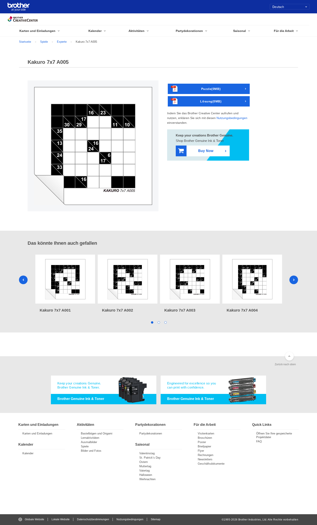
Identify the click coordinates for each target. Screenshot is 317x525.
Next (293, 280)
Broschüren (205, 437)
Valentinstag (147, 453)
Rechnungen (205, 455)
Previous (23, 280)
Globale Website (34, 519)
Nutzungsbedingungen (232, 118)
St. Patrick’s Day (150, 457)
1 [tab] (152, 322)
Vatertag (144, 470)
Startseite (25, 41)
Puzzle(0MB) (211, 89)
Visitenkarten (206, 433)
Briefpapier (204, 446)
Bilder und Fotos (91, 450)
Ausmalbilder (89, 442)
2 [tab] (158, 322)
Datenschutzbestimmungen (93, 519)
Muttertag (145, 466)
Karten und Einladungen (37, 433)
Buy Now (205, 151)
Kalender (27, 453)
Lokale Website (61, 519)
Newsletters (205, 459)
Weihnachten (147, 479)
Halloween (145, 474)
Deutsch (278, 7)
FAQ (259, 441)
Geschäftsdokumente (211, 463)
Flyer (201, 450)
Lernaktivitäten (90, 437)
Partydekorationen (150, 433)
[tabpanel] (65, 284)
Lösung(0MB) (210, 101)
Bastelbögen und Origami (96, 433)
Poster (202, 442)
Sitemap (155, 519)
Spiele (44, 41)
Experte (62, 41)
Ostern (143, 462)
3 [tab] (165, 322)
